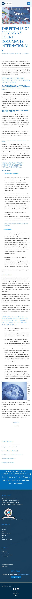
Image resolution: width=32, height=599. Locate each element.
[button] (16, 577)
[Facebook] (14, 589)
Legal (20, 53)
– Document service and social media (10, 502)
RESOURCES (4, 528)
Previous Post (16, 422)
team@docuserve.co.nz (23, 574)
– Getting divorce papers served (9, 498)
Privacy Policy (16, 592)
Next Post (16, 426)
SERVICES (4, 530)
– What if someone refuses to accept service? (12, 504)
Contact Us (16, 595)
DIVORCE (4, 531)
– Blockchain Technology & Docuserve (10, 500)
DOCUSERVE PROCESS (7, 539)
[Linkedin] (17, 589)
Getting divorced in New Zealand (9, 447)
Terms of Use (16, 593)
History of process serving (8, 462)
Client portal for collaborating (8, 458)
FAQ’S (3, 537)
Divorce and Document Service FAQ (10, 450)
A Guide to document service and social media (12, 454)
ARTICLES (4, 535)
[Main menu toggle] (28, 3)
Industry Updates (14, 53)
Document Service (6, 53)
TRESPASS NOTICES (6, 533)
